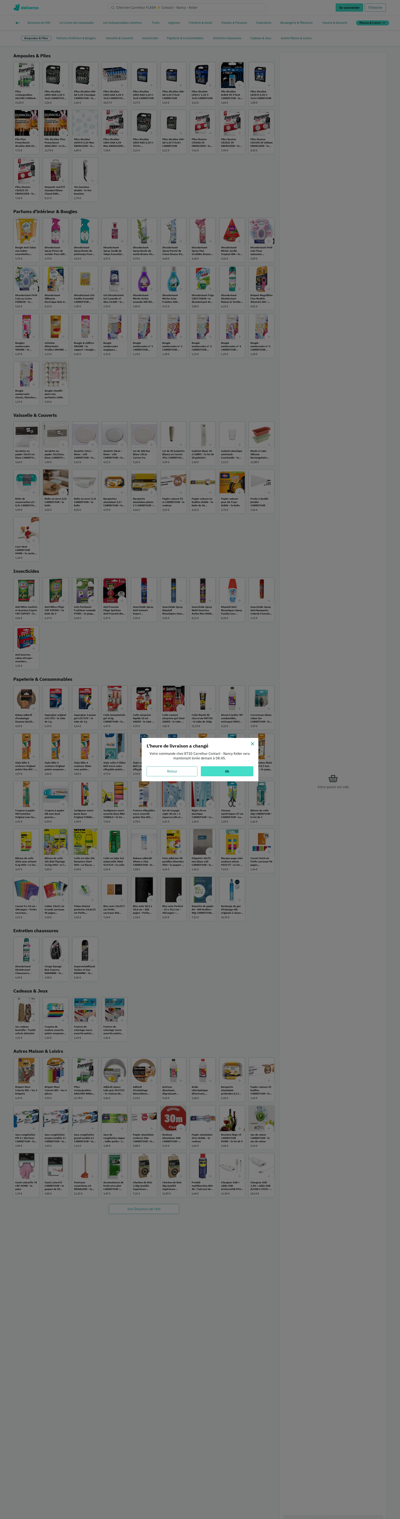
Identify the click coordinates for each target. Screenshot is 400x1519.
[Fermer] (252, 743)
